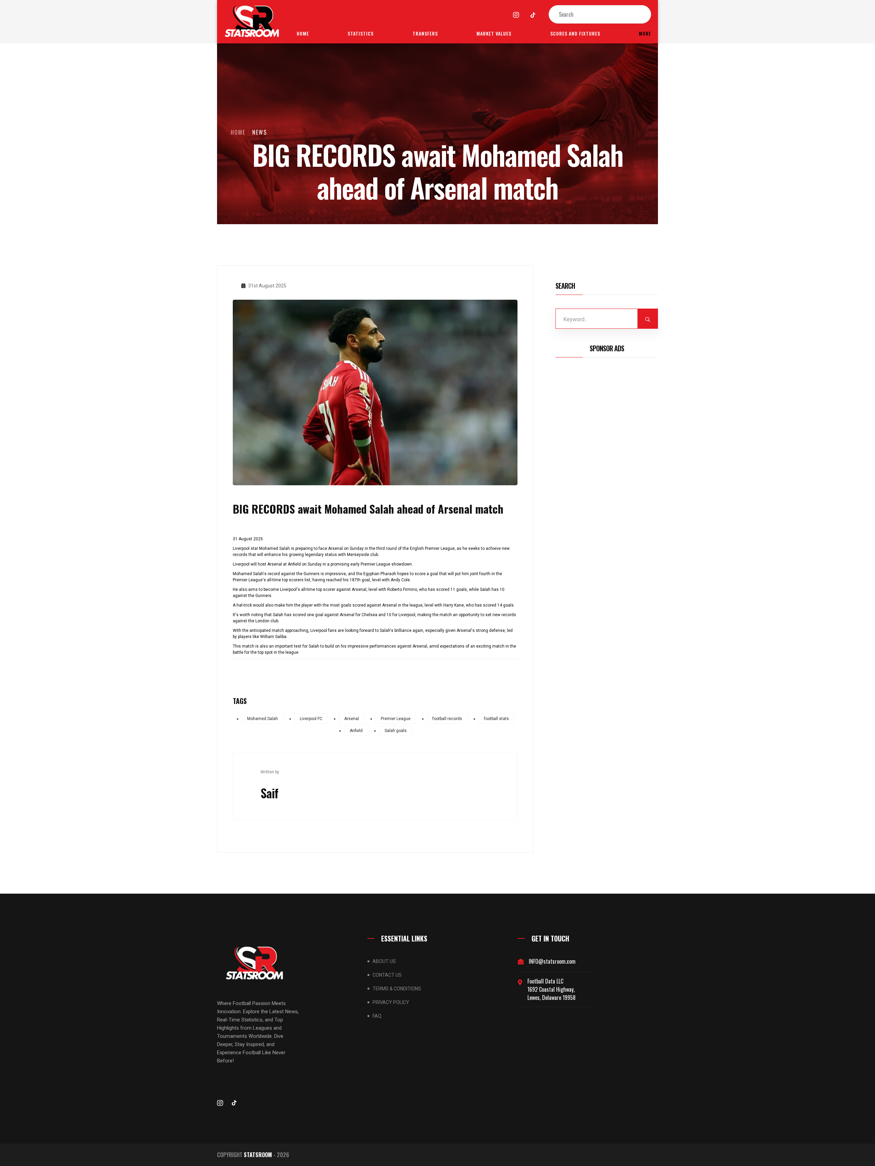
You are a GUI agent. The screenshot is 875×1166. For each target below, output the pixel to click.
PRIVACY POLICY (391, 1002)
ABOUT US (384, 961)
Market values (493, 33)
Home (303, 33)
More (645, 33)
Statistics (361, 33)
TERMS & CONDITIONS (397, 988)
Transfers (425, 33)
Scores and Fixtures (575, 33)
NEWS (259, 132)
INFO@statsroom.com (552, 961)
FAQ (377, 1016)
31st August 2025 (266, 285)
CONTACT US (387, 975)
